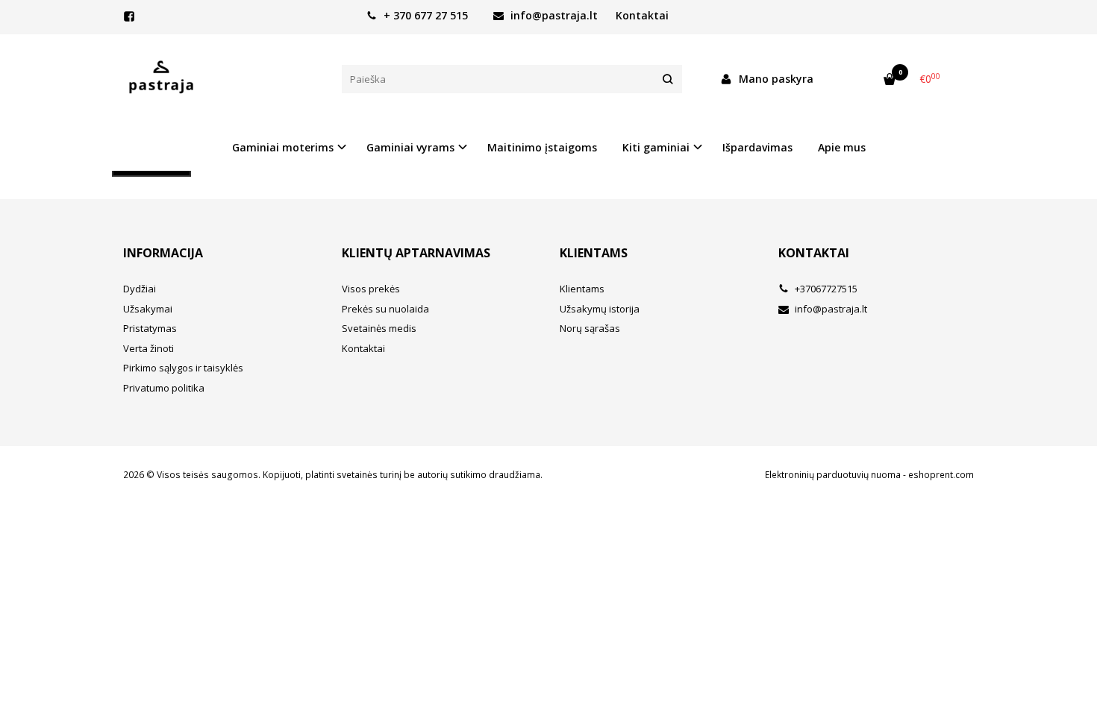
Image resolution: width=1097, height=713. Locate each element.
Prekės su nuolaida (385, 308)
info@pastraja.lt (552, 15)
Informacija (163, 253)
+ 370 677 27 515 (424, 15)
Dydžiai (139, 288)
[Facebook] (129, 16)
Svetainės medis (379, 328)
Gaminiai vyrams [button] (410, 147)
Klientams (594, 253)
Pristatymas (150, 328)
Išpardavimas (757, 147)
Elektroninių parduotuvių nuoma (833, 474)
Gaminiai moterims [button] (283, 147)
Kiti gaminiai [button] (656, 147)
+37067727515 (825, 288)
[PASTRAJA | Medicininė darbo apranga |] (221, 79)
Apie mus (842, 147)
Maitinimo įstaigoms (542, 147)
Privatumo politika (163, 388)
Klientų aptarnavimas (416, 253)
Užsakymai (147, 308)
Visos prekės (371, 288)
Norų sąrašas (590, 328)
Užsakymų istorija (600, 308)
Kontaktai (642, 15)
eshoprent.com (941, 474)
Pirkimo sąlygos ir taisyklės (183, 367)
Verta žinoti (148, 348)
